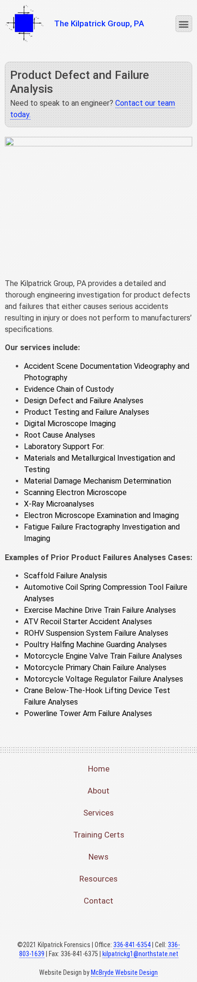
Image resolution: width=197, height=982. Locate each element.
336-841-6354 (132, 945)
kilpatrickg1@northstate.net (140, 954)
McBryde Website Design (124, 972)
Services (98, 812)
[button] (183, 23)
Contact (98, 900)
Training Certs (98, 834)
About (98, 790)
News (98, 856)
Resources (98, 878)
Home (98, 768)
